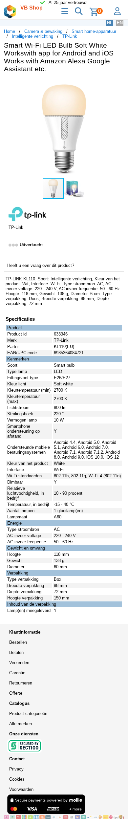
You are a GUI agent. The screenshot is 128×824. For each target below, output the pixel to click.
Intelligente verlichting (32, 36)
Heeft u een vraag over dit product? (40, 265)
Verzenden (19, 662)
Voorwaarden (21, 789)
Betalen (16, 652)
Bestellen (18, 642)
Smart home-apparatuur (94, 31)
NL (109, 22)
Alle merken (20, 723)
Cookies (17, 779)
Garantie (17, 672)
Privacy (16, 769)
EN (120, 22)
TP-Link (69, 36)
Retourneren (20, 683)
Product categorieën (28, 713)
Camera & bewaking (43, 31)
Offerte (15, 693)
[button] (118, 84)
